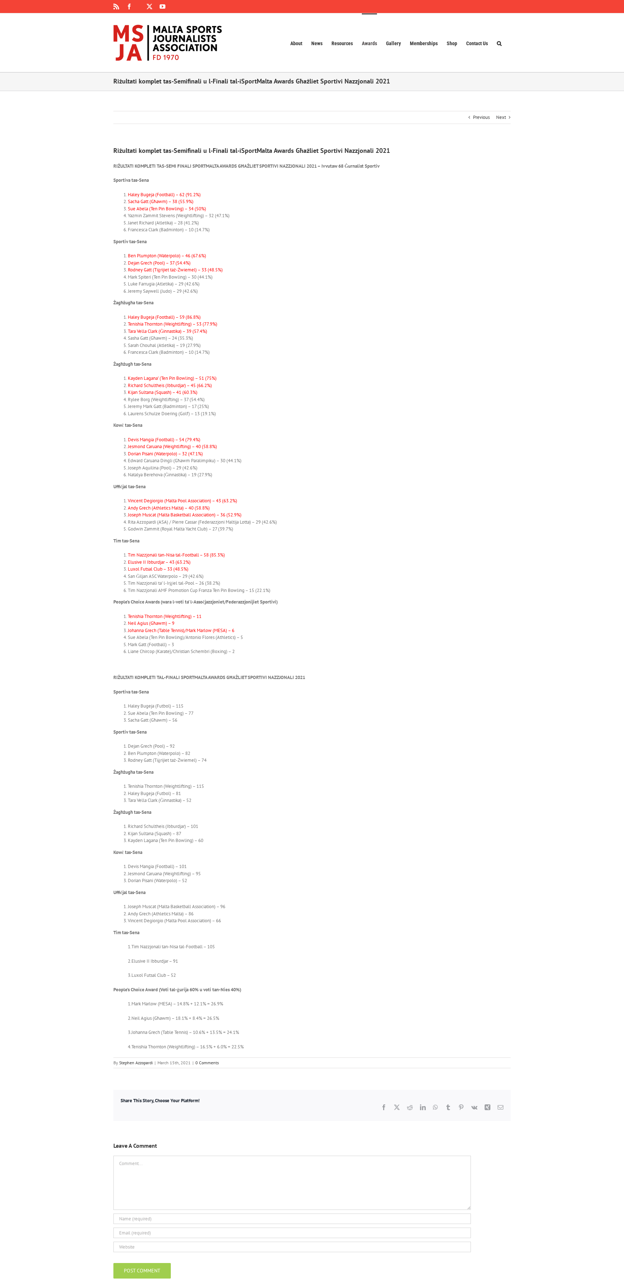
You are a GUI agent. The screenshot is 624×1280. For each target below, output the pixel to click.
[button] (499, 42)
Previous (481, 117)
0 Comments (207, 1062)
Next (501, 117)
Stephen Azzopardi (136, 1062)
